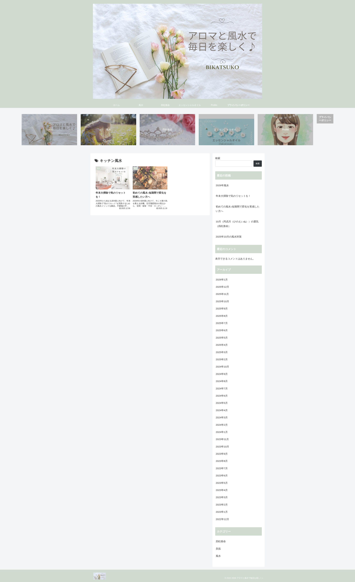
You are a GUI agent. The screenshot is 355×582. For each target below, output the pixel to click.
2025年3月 (222, 352)
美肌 (218, 548)
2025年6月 (222, 330)
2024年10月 (222, 366)
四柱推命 (221, 541)
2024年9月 (222, 374)
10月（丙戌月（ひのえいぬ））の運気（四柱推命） (237, 223)
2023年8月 (222, 461)
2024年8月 (222, 381)
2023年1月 (222, 511)
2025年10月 (222, 301)
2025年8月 (222, 316)
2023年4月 (222, 490)
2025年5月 (222, 337)
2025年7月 (222, 323)
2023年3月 (222, 497)
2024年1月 (222, 432)
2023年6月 (222, 475)
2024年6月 (222, 395)
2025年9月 (222, 308)
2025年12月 (222, 286)
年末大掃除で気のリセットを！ (233, 196)
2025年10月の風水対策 (229, 236)
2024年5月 (222, 403)
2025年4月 (222, 345)
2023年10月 (222, 446)
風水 (218, 556)
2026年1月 (222, 279)
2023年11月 (222, 439)
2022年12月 (222, 519)
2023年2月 (222, 504)
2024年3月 (222, 417)
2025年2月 (222, 359)
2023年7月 (222, 468)
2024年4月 (222, 410)
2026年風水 (223, 185)
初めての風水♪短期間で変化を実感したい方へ (237, 208)
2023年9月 (222, 453)
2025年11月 (222, 294)
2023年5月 (222, 483)
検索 (217, 158)
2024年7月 (222, 388)
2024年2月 (222, 424)
